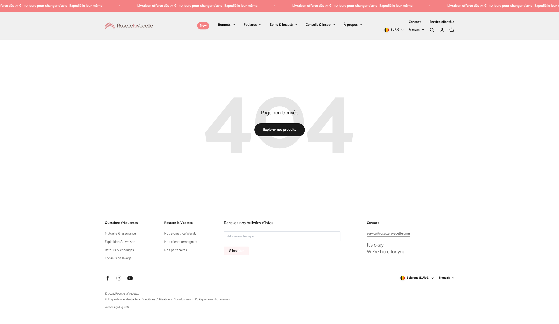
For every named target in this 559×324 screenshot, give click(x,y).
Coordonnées (182, 299)
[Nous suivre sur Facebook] (108, 278)
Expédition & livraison (120, 242)
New (203, 26)
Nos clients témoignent (180, 242)
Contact (415, 22)
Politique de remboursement (212, 299)
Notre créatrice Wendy (180, 234)
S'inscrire (236, 251)
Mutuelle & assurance (120, 234)
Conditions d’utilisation (156, 299)
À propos (351, 25)
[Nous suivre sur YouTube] (130, 278)
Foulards (250, 25)
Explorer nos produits (279, 130)
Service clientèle (442, 22)
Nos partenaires (175, 250)
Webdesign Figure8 (117, 307)
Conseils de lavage (118, 258)
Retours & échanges (119, 250)
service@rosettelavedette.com (388, 234)
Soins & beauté (281, 25)
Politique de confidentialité (121, 299)
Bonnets (224, 25)
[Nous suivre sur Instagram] (119, 278)
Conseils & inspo (318, 25)
